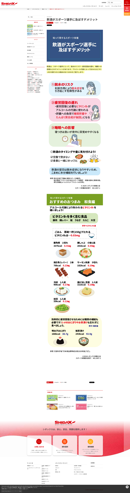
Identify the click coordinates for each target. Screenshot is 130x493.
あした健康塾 (30, 63)
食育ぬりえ (36, 71)
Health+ (57, 22)
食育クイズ (30, 85)
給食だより (30, 76)
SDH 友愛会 (30, 90)
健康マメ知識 (38, 79)
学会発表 (38, 87)
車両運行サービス (31, 46)
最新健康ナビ (31, 79)
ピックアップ (31, 92)
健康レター (30, 73)
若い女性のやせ (31, 87)
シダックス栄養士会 (39, 85)
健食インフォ (50, 22)
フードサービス (30, 43)
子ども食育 (29, 60)
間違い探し (37, 90)
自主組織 (29, 50)
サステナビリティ (31, 53)
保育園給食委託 (31, 89)
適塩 (29, 82)
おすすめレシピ (38, 74)
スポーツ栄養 (63, 22)
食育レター (37, 73)
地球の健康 (39, 82)
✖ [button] (127, 487)
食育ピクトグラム (31, 84)
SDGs (38, 84)
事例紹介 (38, 89)
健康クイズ (30, 81)
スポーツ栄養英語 (38, 81)
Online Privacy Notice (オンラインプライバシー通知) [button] (11, 491)
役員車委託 (37, 92)
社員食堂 (33, 82)
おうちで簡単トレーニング (33, 78)
